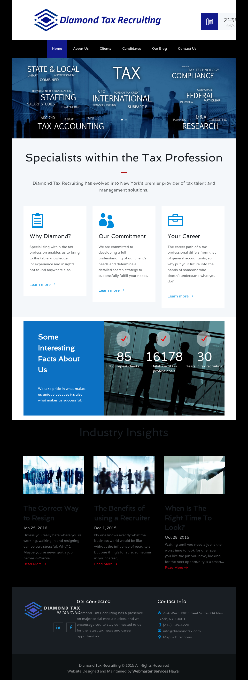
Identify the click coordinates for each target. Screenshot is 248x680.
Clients (105, 49)
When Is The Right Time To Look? (188, 517)
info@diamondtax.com (182, 631)
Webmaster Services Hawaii (156, 671)
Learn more (40, 284)
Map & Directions (177, 637)
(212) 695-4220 (176, 625)
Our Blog (159, 49)
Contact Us (187, 49)
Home (57, 49)
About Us (81, 49)
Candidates (131, 49)
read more (32, 564)
